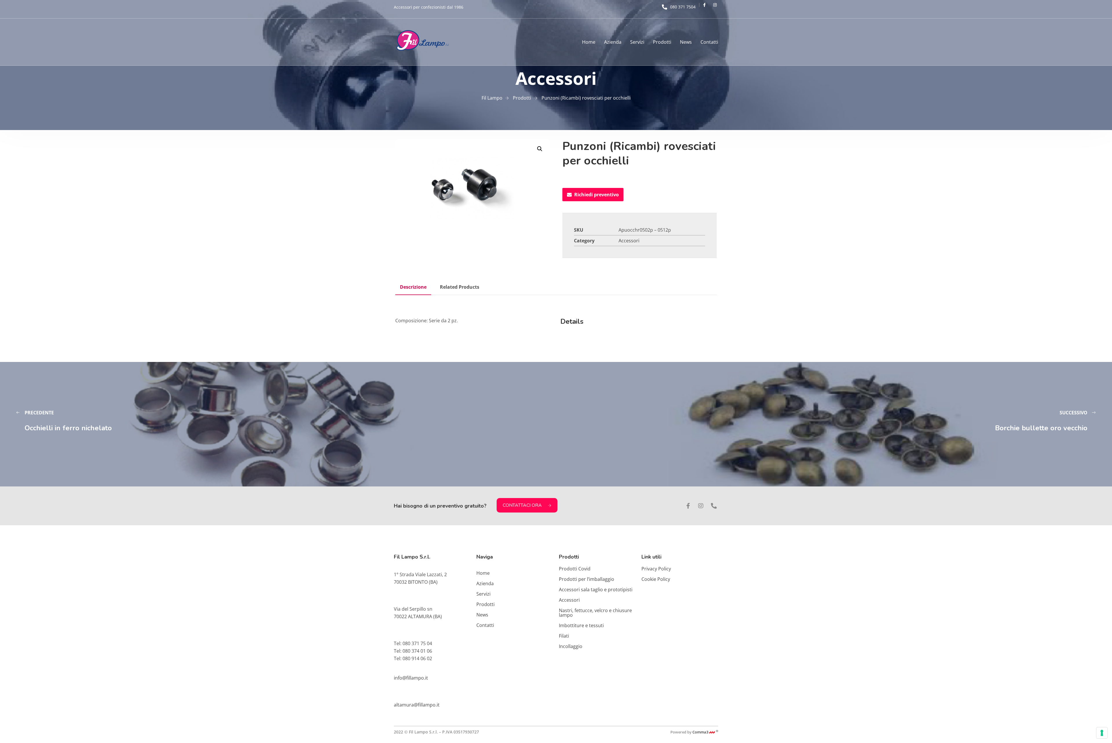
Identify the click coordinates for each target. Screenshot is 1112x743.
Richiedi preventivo (596, 194)
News (686, 42)
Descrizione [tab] (413, 287)
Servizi (637, 42)
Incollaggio (570, 646)
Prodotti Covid (574, 568)
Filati (564, 636)
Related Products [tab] (459, 287)
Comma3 (705, 732)
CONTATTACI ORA (522, 505)
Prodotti (662, 42)
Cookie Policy (655, 579)
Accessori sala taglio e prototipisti (595, 589)
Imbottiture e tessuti (581, 625)
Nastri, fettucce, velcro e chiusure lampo (595, 612)
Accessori (629, 240)
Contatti (709, 42)
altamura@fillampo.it (417, 705)
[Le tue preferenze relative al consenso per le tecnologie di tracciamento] (1101, 732)
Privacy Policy (656, 568)
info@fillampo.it (411, 678)
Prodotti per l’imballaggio (586, 579)
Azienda (612, 42)
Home (588, 42)
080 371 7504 (683, 7)
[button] (540, 149)
